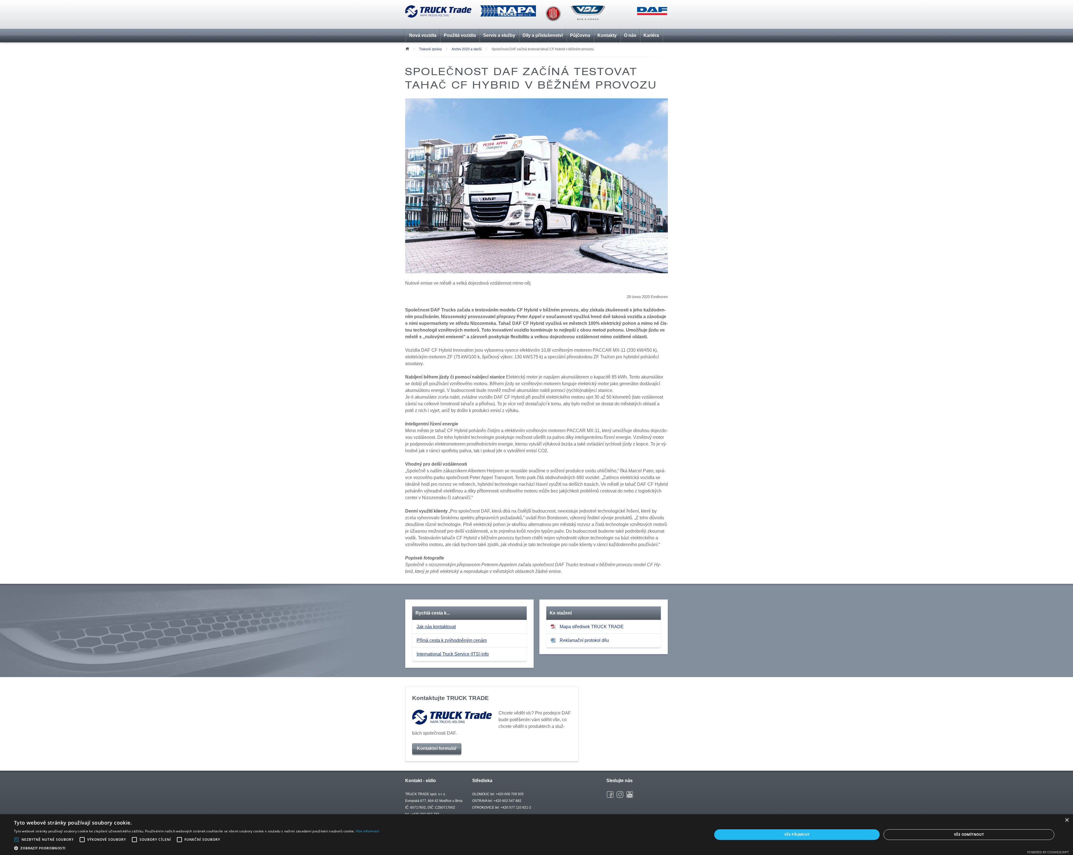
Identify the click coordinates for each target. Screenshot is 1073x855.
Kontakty (607, 35)
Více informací (367, 831)
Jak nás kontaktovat (436, 626)
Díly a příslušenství (543, 35)
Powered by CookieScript (1048, 852)
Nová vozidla (422, 35)
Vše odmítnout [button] (969, 834)
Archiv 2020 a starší (466, 49)
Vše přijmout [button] (797, 834)
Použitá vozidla (460, 35)
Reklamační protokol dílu (584, 640)
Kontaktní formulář (437, 748)
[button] (196, 848)
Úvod (407, 48)
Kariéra (651, 35)
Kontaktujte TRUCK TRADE (450, 698)
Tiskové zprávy (430, 49)
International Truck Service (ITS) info (453, 654)
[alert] (536, 834)
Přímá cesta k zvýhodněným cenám (452, 640)
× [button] (1067, 820)
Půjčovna (580, 35)
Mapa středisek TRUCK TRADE (592, 626)
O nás (630, 35)
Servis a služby (499, 35)
